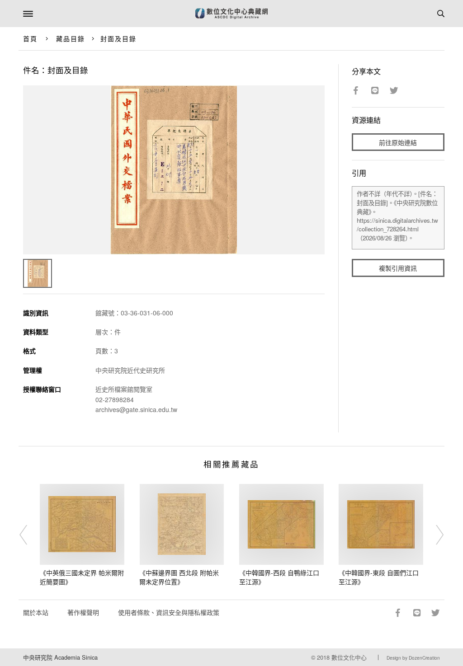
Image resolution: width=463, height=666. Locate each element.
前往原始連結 (398, 142)
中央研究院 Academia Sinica (60, 657)
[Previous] (29, 535)
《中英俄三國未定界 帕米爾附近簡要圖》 (82, 577)
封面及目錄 (118, 38)
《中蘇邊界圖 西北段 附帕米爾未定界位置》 (179, 577)
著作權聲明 (83, 612)
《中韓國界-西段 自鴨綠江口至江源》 (279, 577)
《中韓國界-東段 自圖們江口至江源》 (379, 577)
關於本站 (35, 612)
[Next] (433, 535)
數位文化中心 (349, 657)
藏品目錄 (70, 38)
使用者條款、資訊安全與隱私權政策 (168, 612)
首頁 (30, 38)
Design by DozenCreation (413, 658)
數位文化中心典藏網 (231, 13)
